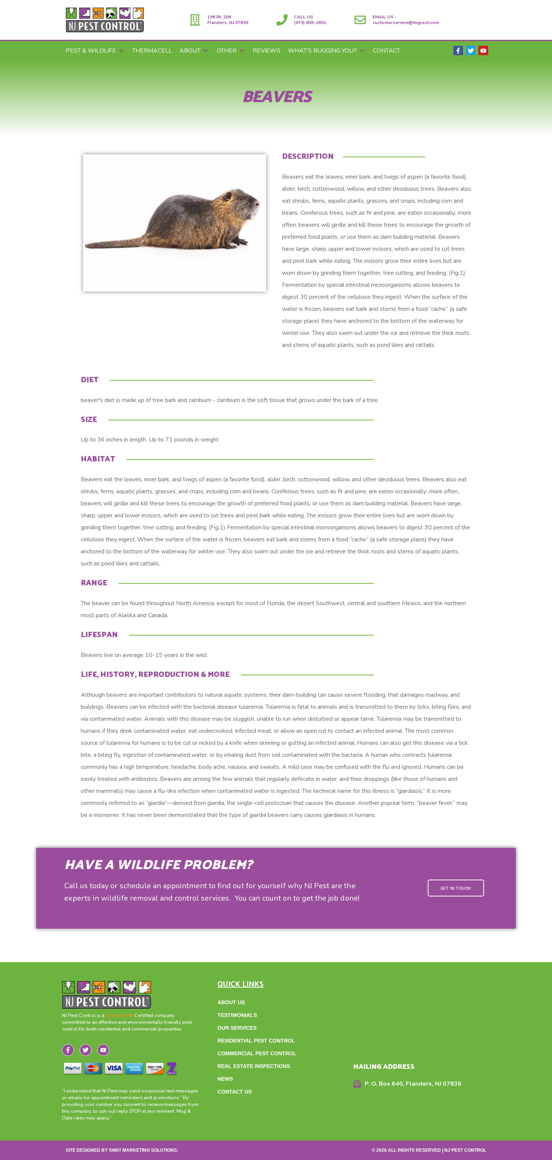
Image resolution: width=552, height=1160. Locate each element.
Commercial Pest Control (257, 1053)
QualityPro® (120, 1015)
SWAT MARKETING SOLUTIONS (143, 1150)
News (225, 1079)
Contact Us (234, 1092)
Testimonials (237, 1015)
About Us (231, 1002)
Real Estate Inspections (253, 1066)
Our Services (236, 1028)
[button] (95, 51)
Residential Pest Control (256, 1041)
